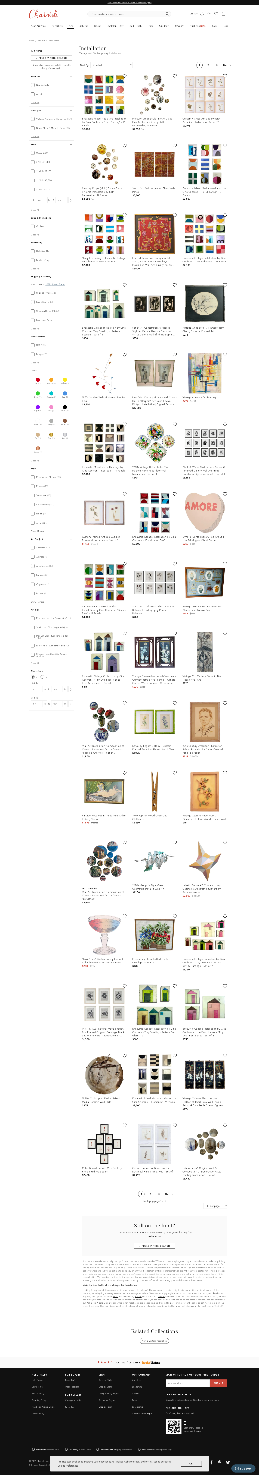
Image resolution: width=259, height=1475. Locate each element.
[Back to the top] (252, 1456)
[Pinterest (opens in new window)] (220, 1462)
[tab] (51, 85)
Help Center (37, 1380)
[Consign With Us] (209, 14)
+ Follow (51, 58)
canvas (161, 1296)
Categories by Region (109, 1393)
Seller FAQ (70, 1407)
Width (34, 697)
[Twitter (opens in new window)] (228, 1462)
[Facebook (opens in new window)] (211, 1462)
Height (35, 683)
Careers (136, 1393)
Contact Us (37, 1386)
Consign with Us (73, 1400)
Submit (218, 1383)
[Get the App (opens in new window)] (174, 1427)
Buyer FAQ (70, 1380)
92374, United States (55, 284)
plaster (138, 1296)
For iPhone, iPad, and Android (180, 1413)
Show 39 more (37, 531)
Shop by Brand (106, 1386)
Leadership (137, 1386)
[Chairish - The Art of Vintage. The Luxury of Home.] (43, 14)
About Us (136, 1380)
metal (115, 1296)
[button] (216, 14)
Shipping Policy (39, 1400)
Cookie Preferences (68, 1465)
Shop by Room (105, 1406)
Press (134, 1400)
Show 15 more (37, 602)
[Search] (167, 14)
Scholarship (137, 1406)
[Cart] (223, 14)
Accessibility (38, 1413)
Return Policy (38, 1393)
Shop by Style (105, 1380)
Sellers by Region (107, 1400)
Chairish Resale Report (142, 1413)
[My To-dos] (202, 14)
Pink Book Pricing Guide (98, 1302)
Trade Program (72, 1386)
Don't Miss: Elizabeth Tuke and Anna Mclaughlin (129, 2)
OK (191, 1463)
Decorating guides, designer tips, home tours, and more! (192, 1400)
